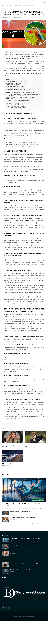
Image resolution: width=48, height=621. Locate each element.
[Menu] (3, 2)
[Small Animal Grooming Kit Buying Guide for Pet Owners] (5, 519)
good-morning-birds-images (8, 423)
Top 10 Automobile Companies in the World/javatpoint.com (23, 569)
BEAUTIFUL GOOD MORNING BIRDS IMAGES (16, 81)
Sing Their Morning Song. (13, 87)
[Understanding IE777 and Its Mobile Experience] (5, 513)
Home (3, 5)
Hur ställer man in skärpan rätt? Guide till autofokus (12, 445)
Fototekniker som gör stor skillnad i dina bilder (35, 445)
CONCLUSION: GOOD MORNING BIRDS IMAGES (17, 109)
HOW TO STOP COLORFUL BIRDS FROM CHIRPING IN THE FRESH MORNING (23, 94)
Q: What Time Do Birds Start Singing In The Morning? (19, 101)
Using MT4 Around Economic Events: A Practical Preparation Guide (21, 504)
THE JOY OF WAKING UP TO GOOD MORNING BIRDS (18, 91)
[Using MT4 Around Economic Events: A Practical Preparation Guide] (24, 490)
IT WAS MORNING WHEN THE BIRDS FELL (15, 95)
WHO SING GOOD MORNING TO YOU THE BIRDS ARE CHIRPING (20, 92)
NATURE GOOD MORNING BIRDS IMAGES (15, 86)
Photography (5, 8)
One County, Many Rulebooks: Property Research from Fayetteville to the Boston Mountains (28, 524)
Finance (4, 478)
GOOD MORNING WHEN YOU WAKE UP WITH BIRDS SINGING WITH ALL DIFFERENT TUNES (22, 98)
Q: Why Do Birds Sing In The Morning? (16, 104)
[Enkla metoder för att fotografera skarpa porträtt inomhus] (12, 456)
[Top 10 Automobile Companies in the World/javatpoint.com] (5, 571)
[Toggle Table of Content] (41, 80)
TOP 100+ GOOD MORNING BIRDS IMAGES (15, 83)
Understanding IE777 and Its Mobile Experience (20, 511)
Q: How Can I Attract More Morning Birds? (17, 106)
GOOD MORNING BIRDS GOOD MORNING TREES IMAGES (19, 89)
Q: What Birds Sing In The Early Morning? (17, 103)
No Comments (13, 17)
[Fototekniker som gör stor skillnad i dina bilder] (35, 437)
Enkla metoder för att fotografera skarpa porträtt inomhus (12, 464)
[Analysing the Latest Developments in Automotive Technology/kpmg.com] (5, 564)
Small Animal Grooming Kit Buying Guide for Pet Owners (22, 517)
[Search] (44, 2)
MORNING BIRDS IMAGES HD (12, 84)
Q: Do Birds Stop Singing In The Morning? (17, 107)
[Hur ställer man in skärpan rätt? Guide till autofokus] (12, 437)
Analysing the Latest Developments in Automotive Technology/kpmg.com (26, 563)
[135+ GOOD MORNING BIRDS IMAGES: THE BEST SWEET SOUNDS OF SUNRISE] (24, 34)
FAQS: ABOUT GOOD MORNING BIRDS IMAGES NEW (18, 100)
